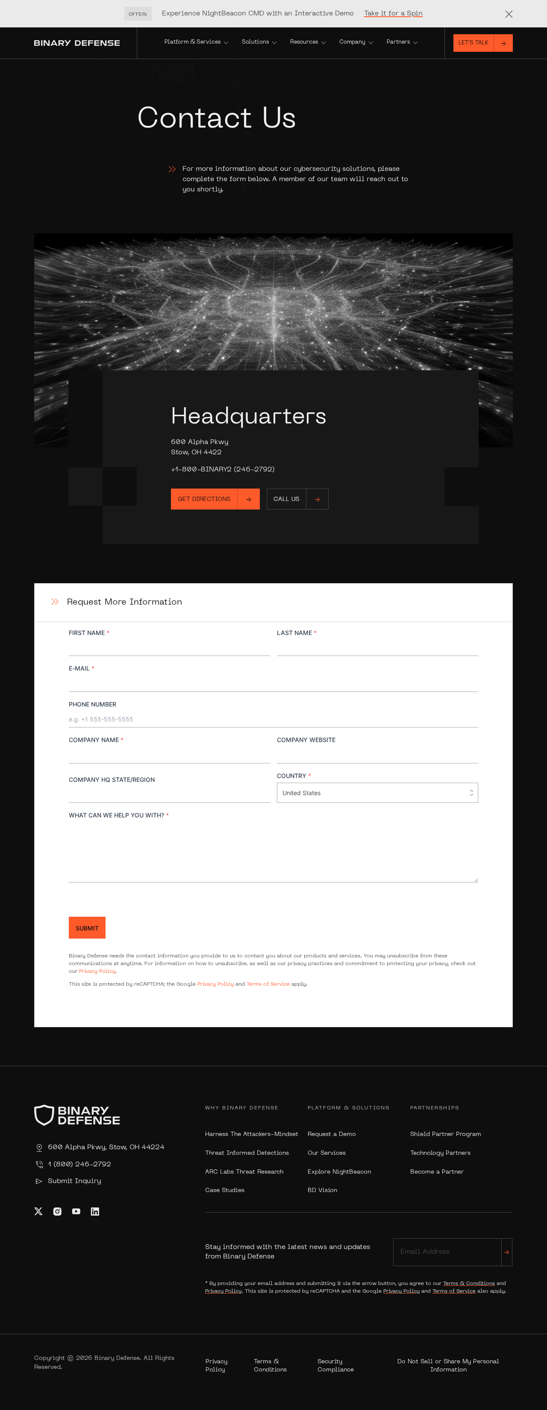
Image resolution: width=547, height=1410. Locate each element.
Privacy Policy (97, 971)
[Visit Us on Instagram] (57, 1211)
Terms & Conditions (469, 1283)
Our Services (327, 1153)
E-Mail (81, 668)
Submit (87, 928)
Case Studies (224, 1190)
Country (294, 775)
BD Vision (322, 1190)
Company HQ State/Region (112, 779)
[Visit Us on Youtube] (76, 1211)
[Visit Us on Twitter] (38, 1211)
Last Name (297, 632)
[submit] (506, 1252)
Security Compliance (336, 1366)
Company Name (96, 739)
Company (352, 42)
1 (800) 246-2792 (79, 1164)
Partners (398, 42)
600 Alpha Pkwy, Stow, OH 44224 (106, 1147)
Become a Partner (437, 1172)
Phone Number (92, 704)
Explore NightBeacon (339, 1172)
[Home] (85, 43)
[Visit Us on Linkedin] (95, 1211)
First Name (89, 632)
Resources (304, 42)
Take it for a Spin (393, 13)
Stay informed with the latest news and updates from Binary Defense (287, 1252)
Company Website (306, 739)
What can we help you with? (119, 815)
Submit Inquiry (74, 1181)
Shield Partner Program (445, 1134)
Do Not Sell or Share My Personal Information (448, 1366)
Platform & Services (193, 42)
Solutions (255, 42)
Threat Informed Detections (247, 1153)
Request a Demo (332, 1134)
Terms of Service (268, 984)
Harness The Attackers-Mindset (251, 1134)
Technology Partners (440, 1153)
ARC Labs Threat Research (244, 1172)
